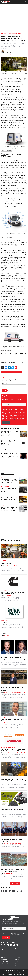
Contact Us (12, 972)
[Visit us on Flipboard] (17, 890)
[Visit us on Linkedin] (10, 890)
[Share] (6, 367)
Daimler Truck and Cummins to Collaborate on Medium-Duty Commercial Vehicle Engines (9, 509)
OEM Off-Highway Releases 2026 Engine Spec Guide (12, 810)
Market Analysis (6, 33)
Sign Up (6, 422)
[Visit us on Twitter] (6, 890)
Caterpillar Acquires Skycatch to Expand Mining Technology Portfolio (12, 870)
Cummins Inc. (7, 595)
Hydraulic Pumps (5, 717)
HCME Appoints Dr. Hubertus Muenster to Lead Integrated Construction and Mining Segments (12, 689)
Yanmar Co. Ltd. (8, 813)
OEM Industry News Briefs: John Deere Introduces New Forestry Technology (9, 480)
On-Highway (4, 560)
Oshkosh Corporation (9, 54)
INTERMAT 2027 (5, 449)
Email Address (6, 402)
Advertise (4, 970)
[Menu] (25, 1)
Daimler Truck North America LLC (13, 565)
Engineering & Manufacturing (9, 777)
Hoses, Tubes (4, 838)
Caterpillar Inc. (8, 783)
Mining (3, 685)
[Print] (2, 367)
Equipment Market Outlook (8, 747)
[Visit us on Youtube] (13, 890)
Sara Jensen (8, 51)
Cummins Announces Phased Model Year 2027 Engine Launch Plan (9, 442)
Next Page (15, 883)
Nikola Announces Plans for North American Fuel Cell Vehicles (9, 490)
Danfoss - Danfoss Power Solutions (13, 843)
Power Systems (5, 486)
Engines (3, 505)
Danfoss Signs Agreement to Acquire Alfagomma (11, 840)
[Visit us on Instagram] (20, 890)
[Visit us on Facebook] (2, 890)
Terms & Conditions (21, 970)
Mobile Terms (8, 419)
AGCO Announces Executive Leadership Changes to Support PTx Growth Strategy (9, 455)
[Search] (22, 1)
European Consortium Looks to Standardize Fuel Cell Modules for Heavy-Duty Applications (9, 499)
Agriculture (4, 655)
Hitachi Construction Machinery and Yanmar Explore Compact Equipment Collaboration (13, 750)
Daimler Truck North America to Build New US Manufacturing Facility (9, 433)
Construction (5, 620)
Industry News (16, 33)
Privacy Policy (17, 419)
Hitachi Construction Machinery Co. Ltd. (14, 692)
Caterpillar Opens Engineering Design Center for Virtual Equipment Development (13, 780)
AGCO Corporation (9, 661)
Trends (3, 477)
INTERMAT (4, 622)
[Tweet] (12, 367)
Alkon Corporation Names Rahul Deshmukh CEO (13, 720)
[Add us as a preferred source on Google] (16, 367)
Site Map (18, 972)
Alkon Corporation (9, 722)
